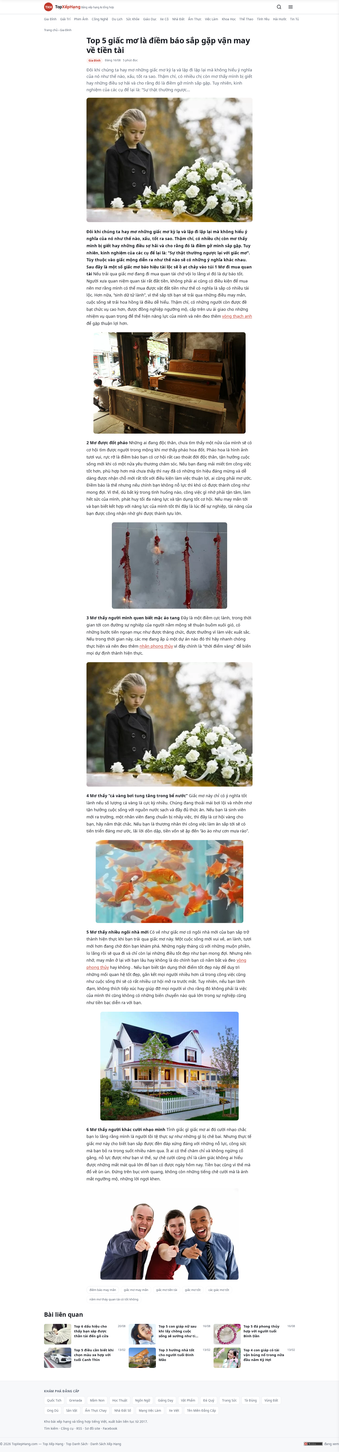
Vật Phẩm (188, 1400)
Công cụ (67, 1428)
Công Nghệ (100, 19)
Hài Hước (279, 19)
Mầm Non (97, 1400)
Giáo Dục (149, 19)
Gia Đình (50, 19)
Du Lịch (117, 19)
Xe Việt (174, 1410)
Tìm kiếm (51, 1428)
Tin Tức (295, 19)
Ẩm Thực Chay (96, 1410)
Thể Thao (246, 19)
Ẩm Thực (194, 19)
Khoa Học (229, 19)
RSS (79, 1428)
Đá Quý (208, 1400)
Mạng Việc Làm (150, 1410)
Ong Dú (52, 1410)
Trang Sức (229, 1400)
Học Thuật (119, 1400)
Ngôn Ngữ (142, 1400)
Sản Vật (71, 1410)
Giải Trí (65, 19)
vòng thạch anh (237, 316)
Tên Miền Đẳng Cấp (201, 1410)
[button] (279, 7)
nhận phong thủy (156, 646)
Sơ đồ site (92, 1428)
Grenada (75, 1400)
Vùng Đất (271, 1400)
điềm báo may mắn (102, 1290)
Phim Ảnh (81, 19)
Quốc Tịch (54, 1400)
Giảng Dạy (165, 1400)
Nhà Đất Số (122, 1410)
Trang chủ (51, 30)
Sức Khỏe (133, 19)
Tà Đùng (250, 1400)
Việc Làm (211, 19)
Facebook (110, 1428)
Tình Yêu (263, 19)
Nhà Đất (178, 19)
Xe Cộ (164, 19)
